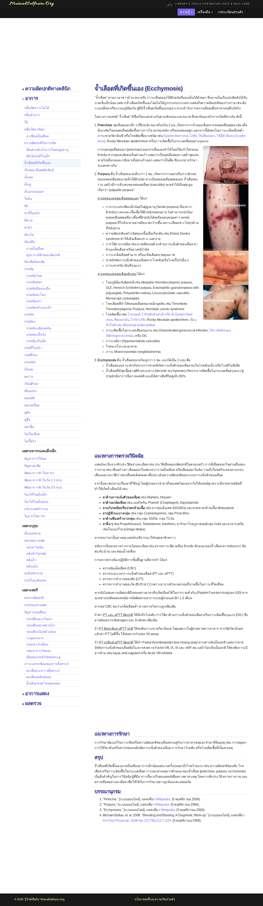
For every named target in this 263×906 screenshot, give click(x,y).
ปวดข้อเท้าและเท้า (39, 307)
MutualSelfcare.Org (52, 899)
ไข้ (26, 122)
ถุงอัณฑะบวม (33, 573)
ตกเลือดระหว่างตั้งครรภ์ (43, 670)
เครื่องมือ (204, 12)
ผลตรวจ (33, 703)
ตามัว (28, 227)
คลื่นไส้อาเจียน (34, 129)
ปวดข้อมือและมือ (38, 288)
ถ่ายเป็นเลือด (35, 248)
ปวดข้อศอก (34, 282)
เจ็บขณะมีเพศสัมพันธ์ (39, 170)
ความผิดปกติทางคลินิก (47, 88)
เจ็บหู (27, 184)
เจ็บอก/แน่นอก (34, 191)
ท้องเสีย (29, 242)
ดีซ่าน (28, 220)
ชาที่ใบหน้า (32, 213)
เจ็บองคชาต (32, 533)
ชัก (26, 206)
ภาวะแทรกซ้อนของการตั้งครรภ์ (46, 664)
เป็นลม (28, 369)
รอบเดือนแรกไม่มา (39, 619)
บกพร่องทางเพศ (35, 605)
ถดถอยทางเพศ (34, 540)
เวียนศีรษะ (31, 383)
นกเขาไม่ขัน (35, 547)
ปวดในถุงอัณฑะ (35, 580)
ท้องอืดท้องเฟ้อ (34, 262)
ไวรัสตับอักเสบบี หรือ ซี (157, 314)
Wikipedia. (163, 799)
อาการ (31, 98)
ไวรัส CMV (138, 319)
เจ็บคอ (28, 177)
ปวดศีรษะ (31, 355)
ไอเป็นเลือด (32, 434)
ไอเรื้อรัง (30, 441)
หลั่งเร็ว (31, 560)
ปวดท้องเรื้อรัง (36, 334)
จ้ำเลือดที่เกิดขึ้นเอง (37, 163)
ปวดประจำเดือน (37, 644)
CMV (193, 136)
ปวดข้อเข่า (33, 301)
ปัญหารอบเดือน (35, 612)
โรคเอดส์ (134, 314)
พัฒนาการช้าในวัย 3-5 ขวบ (43, 487)
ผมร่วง (28, 376)
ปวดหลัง (30, 362)
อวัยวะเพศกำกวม (36, 509)
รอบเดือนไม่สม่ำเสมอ (41, 631)
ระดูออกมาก (35, 638)
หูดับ (27, 412)
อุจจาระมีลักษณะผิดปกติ (43, 255)
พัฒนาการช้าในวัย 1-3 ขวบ (43, 480)
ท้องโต (29, 234)
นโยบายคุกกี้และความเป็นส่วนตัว (155, 899)
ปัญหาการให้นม (35, 458)
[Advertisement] (131, 52)
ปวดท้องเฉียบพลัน (38, 328)
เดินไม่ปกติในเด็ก (38, 156)
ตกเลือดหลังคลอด (38, 677)
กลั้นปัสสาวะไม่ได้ (36, 108)
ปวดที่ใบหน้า (33, 348)
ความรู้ (185, 12)
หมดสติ (29, 398)
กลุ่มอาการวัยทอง (38, 651)
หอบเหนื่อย (31, 405)
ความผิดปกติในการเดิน (40, 143)
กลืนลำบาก (32, 115)
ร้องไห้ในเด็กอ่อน (36, 501)
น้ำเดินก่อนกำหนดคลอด (43, 683)
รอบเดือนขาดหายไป (40, 625)
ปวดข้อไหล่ (34, 276)
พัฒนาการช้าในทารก (39, 473)
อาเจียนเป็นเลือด (37, 136)
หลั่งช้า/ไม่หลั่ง (36, 553)
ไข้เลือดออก (206, 136)
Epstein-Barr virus (175, 136)
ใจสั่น (28, 199)
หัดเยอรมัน (121, 319)
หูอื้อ (27, 419)
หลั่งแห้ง (32, 566)
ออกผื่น (29, 427)
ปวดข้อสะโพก (36, 295)
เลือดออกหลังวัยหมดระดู (43, 657)
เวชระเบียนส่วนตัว (230, 12)
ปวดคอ (29, 314)
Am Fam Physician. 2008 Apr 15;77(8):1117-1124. (137, 820)
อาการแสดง (37, 693)
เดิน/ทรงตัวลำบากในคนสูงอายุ (47, 149)
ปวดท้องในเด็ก (36, 341)
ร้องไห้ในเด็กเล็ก (35, 494)
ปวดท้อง (30, 321)
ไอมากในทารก (34, 516)
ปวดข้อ (29, 269)
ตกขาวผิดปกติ (34, 598)
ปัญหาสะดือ (32, 466)
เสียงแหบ (30, 391)
